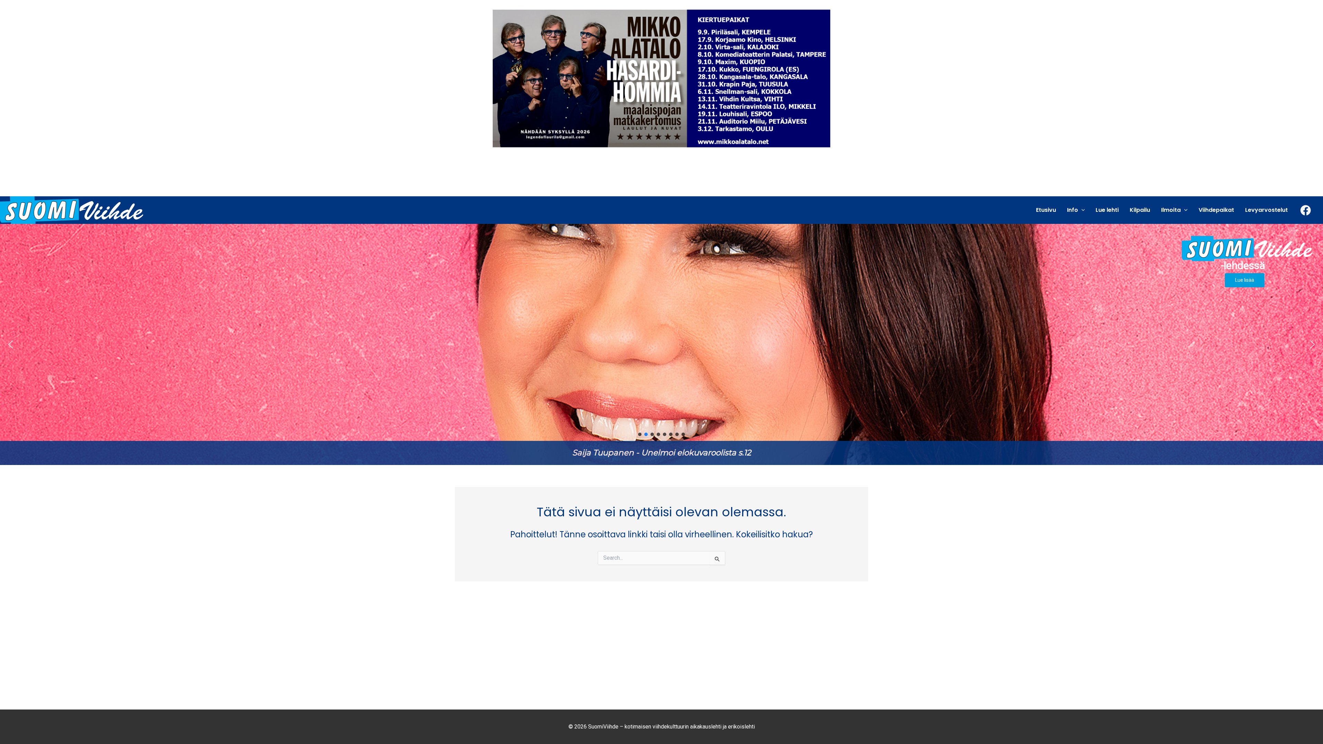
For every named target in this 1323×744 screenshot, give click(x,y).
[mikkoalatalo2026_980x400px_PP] (661, 78)
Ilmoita (1171, 210)
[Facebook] (1305, 210)
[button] (661, 344)
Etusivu (1046, 210)
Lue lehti (1107, 210)
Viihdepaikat (1216, 210)
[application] (1081, 210)
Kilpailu (1140, 210)
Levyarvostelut (1266, 210)
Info (1072, 210)
